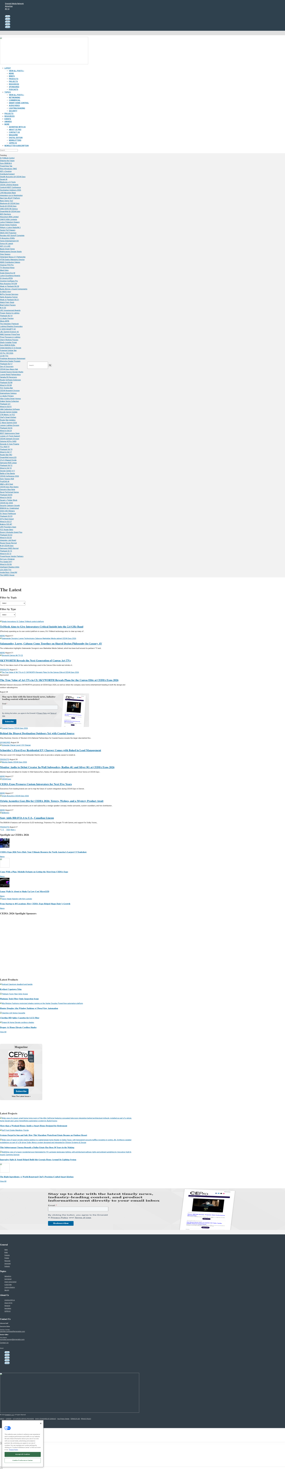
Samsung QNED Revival (9, 548)
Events (7, 119)
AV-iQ (7, 9)
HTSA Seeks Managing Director (12, 260)
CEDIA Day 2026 (6, 503)
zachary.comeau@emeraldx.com (12, 1331)
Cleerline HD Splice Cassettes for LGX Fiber (19, 1017)
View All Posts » (16, 71)
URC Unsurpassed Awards (10, 310)
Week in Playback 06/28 (9, 286)
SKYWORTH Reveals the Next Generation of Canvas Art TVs (35, 660)
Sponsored (14, 87)
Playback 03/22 (6, 535)
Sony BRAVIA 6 (6, 163)
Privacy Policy (13, 1449)
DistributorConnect (7, 174)
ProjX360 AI (4, 481)
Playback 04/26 (6, 428)
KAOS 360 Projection (8, 233)
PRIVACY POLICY (86, 1419)
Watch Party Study (7, 302)
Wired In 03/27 (6, 522)
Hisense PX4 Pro (7, 265)
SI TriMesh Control (7, 158)
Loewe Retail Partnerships (10, 375)
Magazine (13, 135)
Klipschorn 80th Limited (9, 217)
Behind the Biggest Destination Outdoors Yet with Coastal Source (37, 733)
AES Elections (5, 214)
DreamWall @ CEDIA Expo (10, 211)
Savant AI (3, 179)
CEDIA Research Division (10, 391)
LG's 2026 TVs (5, 570)
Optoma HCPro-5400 (8, 441)
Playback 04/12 (6, 465)
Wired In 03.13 (5, 554)
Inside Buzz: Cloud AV (8, 572)
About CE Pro (15, 130)
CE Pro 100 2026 (6, 353)
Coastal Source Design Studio (11, 372)
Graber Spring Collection (9, 401)
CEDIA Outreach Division (9, 439)
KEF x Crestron (6, 171)
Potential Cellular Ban (8, 350)
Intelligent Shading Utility (9, 567)
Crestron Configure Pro (9, 281)
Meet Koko (4, 270)
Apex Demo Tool (6, 201)
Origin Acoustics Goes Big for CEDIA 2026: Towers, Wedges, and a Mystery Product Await (51, 801)
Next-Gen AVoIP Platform (10, 198)
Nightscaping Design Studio (11, 252)
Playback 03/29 (6, 516)
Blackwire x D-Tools (8, 182)
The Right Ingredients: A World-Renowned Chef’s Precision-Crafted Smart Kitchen (36, 1176)
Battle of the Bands (7, 473)
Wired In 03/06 (6, 564)
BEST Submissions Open (9, 433)
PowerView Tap (6, 166)
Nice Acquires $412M (8, 284)
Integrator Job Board (8, 540)
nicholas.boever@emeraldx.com (12, 1339)
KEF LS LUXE (5, 246)
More (6, 124)
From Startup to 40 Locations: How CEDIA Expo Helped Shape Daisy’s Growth (35, 903)
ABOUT (2, 1419)
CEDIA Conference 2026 (9, 476)
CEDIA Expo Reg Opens (9, 487)
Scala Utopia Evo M (7, 273)
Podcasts (13, 89)
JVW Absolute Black (8, 193)
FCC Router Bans (6, 530)
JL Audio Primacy (7, 396)
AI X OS (3, 308)
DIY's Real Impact (7, 519)
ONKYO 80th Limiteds (8, 219)
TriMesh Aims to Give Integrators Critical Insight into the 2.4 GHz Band (41, 626)
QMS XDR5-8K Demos (9, 209)
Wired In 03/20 (6, 538)
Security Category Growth (10, 506)
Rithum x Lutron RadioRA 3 (10, 227)
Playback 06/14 (6, 316)
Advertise (9, 6)
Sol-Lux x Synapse (7, 559)
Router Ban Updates (7, 420)
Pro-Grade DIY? (6, 562)
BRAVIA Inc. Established (9, 508)
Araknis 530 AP (6, 524)
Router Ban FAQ (6, 455)
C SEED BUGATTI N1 (8, 329)
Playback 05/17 (6, 364)
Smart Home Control (19, 103)
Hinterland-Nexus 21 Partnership (12, 257)
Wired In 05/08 (6, 385)
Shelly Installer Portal (8, 342)
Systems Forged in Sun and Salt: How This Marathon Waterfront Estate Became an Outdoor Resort (43, 1135)
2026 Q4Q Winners (7, 511)
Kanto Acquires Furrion (9, 297)
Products (13, 79)
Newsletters (15, 140)
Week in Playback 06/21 (9, 300)
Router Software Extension (10, 380)
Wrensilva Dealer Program (10, 361)
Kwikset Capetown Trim (11, 989)
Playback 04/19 (6, 449)
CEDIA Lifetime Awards (9, 185)
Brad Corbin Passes (8, 305)
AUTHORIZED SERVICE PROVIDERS (23, 1419)
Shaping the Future (7, 161)
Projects (13, 81)
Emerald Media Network (14, 4)
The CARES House (7, 575)
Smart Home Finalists (8, 225)
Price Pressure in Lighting (10, 337)
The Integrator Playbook (9, 324)
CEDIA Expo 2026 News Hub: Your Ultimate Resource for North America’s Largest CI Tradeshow (43, 851)
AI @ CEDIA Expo (6, 546)
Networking (14, 97)
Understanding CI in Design (10, 348)
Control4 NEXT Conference (10, 187)
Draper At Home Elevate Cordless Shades (18, 1027)
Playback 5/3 (5, 404)
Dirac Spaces (5, 254)
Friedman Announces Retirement (12, 358)
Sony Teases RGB (7, 479)
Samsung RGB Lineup (8, 463)
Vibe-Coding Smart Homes (10, 399)
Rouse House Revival (8, 543)
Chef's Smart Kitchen (8, 417)
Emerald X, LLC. (9, 1415)
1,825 (8, 830)
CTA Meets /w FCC (7, 415)
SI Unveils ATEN (6, 278)
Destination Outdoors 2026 (10, 190)
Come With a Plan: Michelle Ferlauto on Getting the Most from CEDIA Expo (34, 871)
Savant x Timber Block (8, 500)
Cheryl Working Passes (9, 340)
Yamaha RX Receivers (8, 377)
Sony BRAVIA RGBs (7, 345)
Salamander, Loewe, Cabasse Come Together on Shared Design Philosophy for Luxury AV (51, 643)
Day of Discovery (6, 366)
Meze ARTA (4, 321)
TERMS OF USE (75, 1419)
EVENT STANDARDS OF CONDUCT (45, 1419)
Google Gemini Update (8, 412)
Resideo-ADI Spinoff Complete (12, 235)
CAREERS (8, 1419)
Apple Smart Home (7, 249)
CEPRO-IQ (7, 1311)
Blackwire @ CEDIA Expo (9, 203)
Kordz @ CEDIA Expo (8, 206)
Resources (14, 84)
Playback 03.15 (6, 551)
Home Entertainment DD (9, 241)
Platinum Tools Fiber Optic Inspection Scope (19, 998)
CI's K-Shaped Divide (8, 460)
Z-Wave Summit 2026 (8, 423)
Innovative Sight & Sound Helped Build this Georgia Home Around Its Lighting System (38, 1159)
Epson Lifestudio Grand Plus (11, 532)
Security (13, 111)
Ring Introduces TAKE (8, 169)
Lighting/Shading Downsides (11, 326)
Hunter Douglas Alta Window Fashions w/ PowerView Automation (29, 1008)
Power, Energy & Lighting (9, 313)
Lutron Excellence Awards (10, 276)
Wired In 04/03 (6, 497)
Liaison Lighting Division (9, 425)
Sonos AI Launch (6, 244)
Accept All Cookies (22, 1454)
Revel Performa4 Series (9, 492)
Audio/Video (14, 105)
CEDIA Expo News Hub (9, 369)
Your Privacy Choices (63, 1419)
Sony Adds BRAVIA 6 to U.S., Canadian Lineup (27, 818)
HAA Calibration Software (10, 409)
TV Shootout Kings (7, 268)
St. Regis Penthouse (8, 514)
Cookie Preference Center (22, 1460)
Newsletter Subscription (16, 146)
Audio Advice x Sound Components (13, 289)
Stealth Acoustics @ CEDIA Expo (12, 177)
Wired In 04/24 (6, 431)
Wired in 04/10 (6, 468)
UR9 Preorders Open (8, 527)
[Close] (40, 1423)
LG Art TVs (4, 356)
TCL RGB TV (4, 447)
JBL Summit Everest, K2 (9, 332)
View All (3, 1032)
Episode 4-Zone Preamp (9, 444)
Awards (8, 122)
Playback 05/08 (6, 383)
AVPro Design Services (9, 294)
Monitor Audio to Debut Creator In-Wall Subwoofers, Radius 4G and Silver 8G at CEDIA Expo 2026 (57, 767)
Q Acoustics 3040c (7, 238)
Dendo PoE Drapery (7, 230)
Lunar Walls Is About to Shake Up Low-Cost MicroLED (24, 891)
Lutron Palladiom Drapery (10, 222)
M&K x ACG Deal (6, 484)
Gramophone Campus (8, 393)
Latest (7, 68)
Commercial (14, 100)
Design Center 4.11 (7, 471)
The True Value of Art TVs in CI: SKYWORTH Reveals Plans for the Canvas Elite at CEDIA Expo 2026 (59, 680)
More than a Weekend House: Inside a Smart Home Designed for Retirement (33, 1125)
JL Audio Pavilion (7, 318)
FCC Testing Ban (6, 388)
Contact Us (14, 132)
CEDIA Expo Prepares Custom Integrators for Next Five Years (36, 784)
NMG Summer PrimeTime (10, 334)
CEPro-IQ (13, 143)
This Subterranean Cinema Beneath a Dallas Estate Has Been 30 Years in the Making (37, 1147)
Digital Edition (15, 138)
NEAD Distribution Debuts (10, 262)
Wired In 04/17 (6, 452)
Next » (13, 830)
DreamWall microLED (8, 457)
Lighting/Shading (17, 108)
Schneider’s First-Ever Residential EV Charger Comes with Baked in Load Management (50, 750)
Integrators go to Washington (11, 195)
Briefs (12, 76)
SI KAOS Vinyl (5, 292)
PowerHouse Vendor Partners (11, 556)
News (11, 73)
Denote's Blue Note (7, 489)
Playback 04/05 (6, 495)
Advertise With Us (17, 127)
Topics (7, 92)
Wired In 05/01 (6, 407)
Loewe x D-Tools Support (10, 436)
